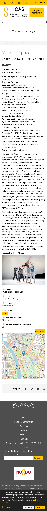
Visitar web (6, 320)
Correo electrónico (11, 455)
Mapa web (23, 439)
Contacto (23, 447)
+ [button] (5, 335)
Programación (7, 305)
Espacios (23, 426)
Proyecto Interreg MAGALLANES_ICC (23, 443)
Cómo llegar (40, 331)
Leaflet (25, 377)
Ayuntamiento (39, 2)
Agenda (11, 43)
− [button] (5, 339)
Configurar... (6, 507)
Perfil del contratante (23, 422)
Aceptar (39, 507)
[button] (46, 22)
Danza (5, 313)
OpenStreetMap (33, 377)
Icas (23, 418)
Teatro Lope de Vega (10, 299)
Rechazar (29, 507)
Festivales (23, 435)
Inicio (3, 43)
